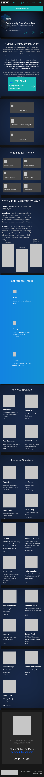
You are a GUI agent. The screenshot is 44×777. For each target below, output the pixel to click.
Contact (40, 774)
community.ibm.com (22, 751)
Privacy (35, 774)
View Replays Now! (22, 8)
